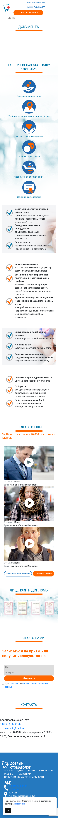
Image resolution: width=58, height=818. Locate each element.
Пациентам (24, 774)
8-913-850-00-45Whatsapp (19, 788)
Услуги (8, 770)
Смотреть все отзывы (18, 573)
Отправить (29, 678)
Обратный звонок (28, 12)
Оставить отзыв (43, 573)
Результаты (46, 770)
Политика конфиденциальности (24, 777)
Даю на (26, 685)
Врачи (31, 770)
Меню (11, 17)
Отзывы (8, 774)
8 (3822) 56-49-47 (10, 724)
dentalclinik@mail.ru (12, 728)
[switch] (3, 683)
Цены (20, 770)
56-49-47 (36, 7)
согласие (14, 683)
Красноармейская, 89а (36, 2)
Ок (8, 810)
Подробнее (19, 804)
